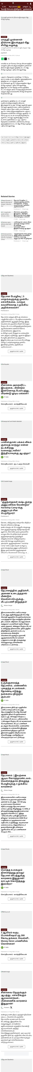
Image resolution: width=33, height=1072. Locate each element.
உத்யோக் (17, 142)
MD (22, 140)
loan (2, 137)
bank (6, 137)
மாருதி (7, 140)
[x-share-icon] (5, 60)
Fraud (3, 140)
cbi (9, 137)
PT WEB (6, 397)
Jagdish (12, 142)
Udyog (7, 142)
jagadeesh (4, 53)
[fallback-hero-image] (7, 203)
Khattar (26, 140)
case (13, 137)
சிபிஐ (17, 137)
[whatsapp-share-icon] (2, 60)
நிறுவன (24, 142)
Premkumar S (5, 311)
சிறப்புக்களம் (13, 6)
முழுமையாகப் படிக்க (16, 351)
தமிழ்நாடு (26, 6)
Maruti (3, 142)
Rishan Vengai (8, 605)
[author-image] (2, 397)
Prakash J (6, 1007)
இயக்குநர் (27, 137)
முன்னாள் (13, 140)
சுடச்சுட (4, 6)
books (18, 140)
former (21, 137)
